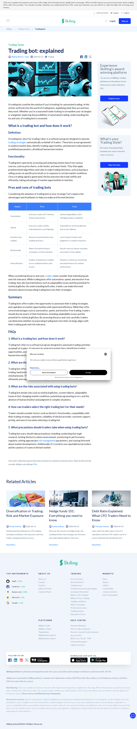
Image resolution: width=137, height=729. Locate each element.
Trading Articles (77, 611)
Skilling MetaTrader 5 (47, 638)
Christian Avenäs (102, 526)
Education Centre (78, 614)
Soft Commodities (110, 595)
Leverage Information (80, 592)
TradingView (43, 632)
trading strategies (17, 142)
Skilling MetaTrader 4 (47, 635)
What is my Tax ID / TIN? (81, 638)
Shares (105, 582)
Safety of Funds (45, 588)
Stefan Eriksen (15, 526)
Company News (45, 592)
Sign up (125, 21)
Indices (106, 585)
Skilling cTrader (44, 629)
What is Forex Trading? (80, 598)
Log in (113, 21)
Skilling (9, 29)
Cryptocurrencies (110, 592)
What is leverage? (78, 604)
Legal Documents (78, 645)
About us (42, 579)
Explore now (114, 98)
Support (116, 13)
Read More (10, 545)
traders (49, 275)
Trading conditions (78, 601)
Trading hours (76, 585)
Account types (77, 579)
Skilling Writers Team (20, 57)
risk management (47, 440)
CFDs (35, 464)
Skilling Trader (44, 625)
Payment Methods (78, 625)
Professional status (79, 608)
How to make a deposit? (80, 629)
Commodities (108, 588)
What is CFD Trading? (80, 595)
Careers (41, 582)
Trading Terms (23, 29)
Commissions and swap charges (84, 588)
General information (79, 641)
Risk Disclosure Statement (49, 693)
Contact (41, 585)
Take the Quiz (114, 165)
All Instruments (77, 582)
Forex (105, 579)
